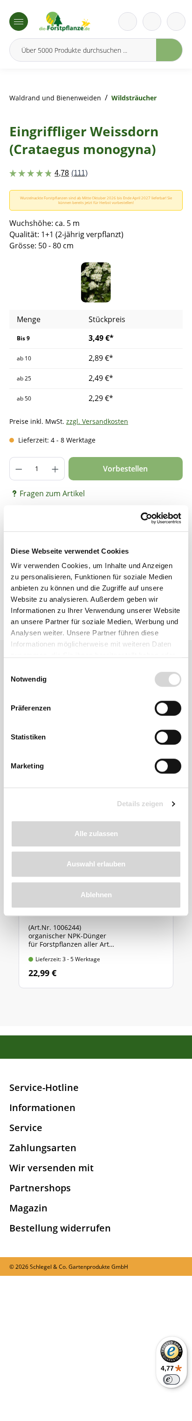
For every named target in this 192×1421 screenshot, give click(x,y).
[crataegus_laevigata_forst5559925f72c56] (96, 282)
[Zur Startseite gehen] (64, 21)
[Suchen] (169, 50)
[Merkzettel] (127, 21)
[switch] (168, 708)
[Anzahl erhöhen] (55, 468)
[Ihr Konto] (176, 21)
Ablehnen (96, 895)
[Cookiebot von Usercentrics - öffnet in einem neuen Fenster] (140, 518)
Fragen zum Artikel (52, 493)
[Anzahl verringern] (18, 468)
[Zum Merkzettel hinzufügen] (164, 281)
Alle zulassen (96, 833)
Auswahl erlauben (96, 864)
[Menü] (18, 21)
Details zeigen (140, 804)
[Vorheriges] (30, 282)
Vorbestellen (125, 469)
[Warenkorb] (152, 21)
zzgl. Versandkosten (97, 421)
